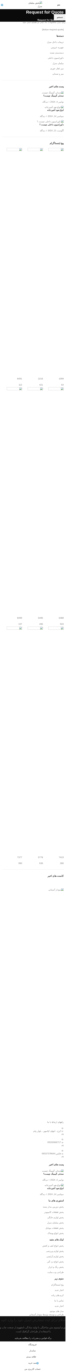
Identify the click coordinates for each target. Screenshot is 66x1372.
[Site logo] (33, 4)
